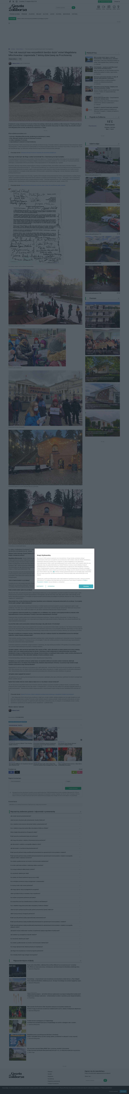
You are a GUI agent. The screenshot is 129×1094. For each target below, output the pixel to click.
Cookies (46, 582)
